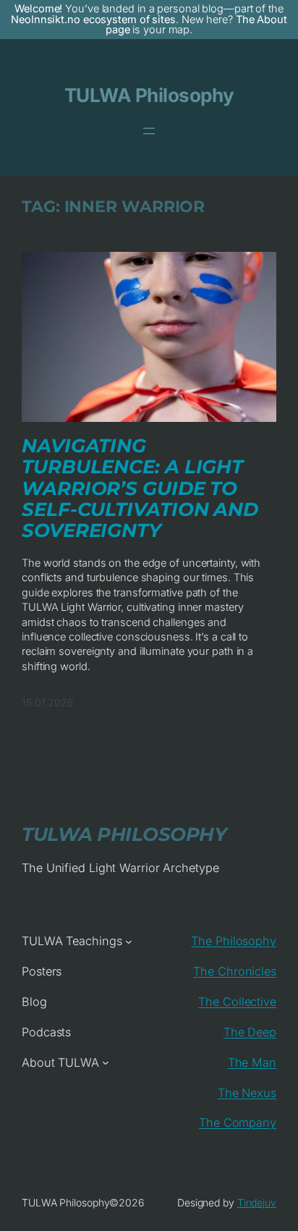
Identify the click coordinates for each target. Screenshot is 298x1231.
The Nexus (247, 1093)
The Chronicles (234, 971)
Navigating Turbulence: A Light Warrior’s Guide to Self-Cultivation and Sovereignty (140, 489)
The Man (252, 1062)
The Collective (237, 1001)
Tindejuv (256, 1202)
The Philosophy (233, 941)
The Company (237, 1122)
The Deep (250, 1032)
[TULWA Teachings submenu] (128, 941)
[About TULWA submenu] (105, 1062)
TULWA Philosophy (149, 95)
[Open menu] (149, 131)
